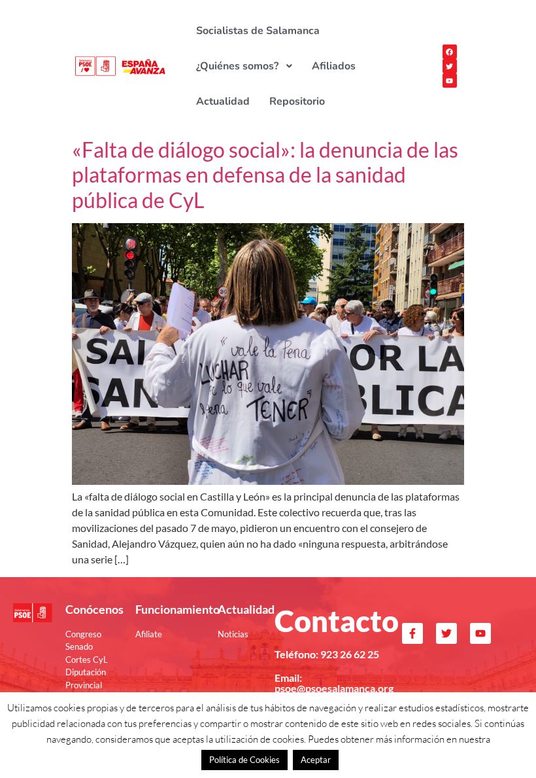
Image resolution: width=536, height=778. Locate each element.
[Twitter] (450, 66)
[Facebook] (450, 51)
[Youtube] (450, 80)
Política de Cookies (244, 759)
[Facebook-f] (412, 633)
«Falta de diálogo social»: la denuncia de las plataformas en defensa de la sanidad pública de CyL (265, 175)
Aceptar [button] (316, 759)
